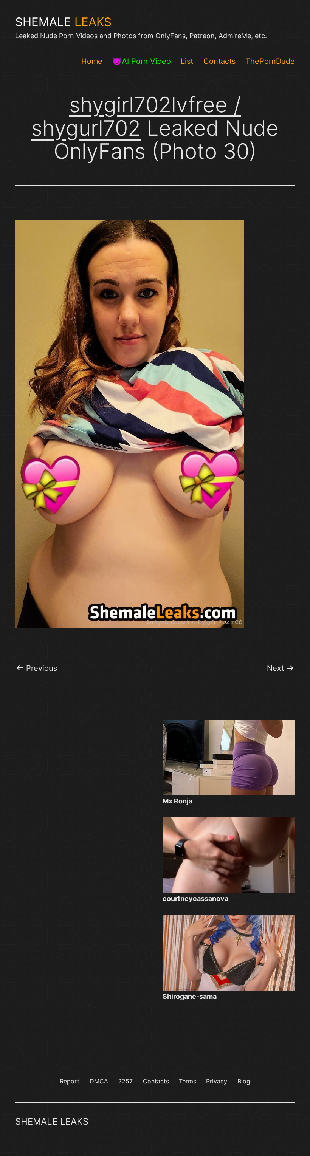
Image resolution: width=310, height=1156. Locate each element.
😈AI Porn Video (141, 61)
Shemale (63, 22)
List (187, 61)
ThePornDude (270, 61)
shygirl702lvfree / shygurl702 (136, 116)
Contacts (219, 61)
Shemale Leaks (51, 1121)
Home (91, 61)
